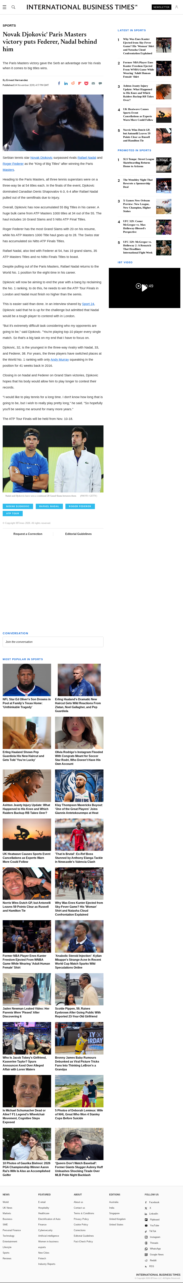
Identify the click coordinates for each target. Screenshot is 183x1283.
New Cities (43, 1252)
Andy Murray (60, 359)
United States (116, 1224)
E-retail (42, 1202)
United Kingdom (117, 1219)
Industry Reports (46, 1264)
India (111, 1207)
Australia (113, 1202)
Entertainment (10, 1241)
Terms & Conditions (84, 1213)
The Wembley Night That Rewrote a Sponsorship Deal (138, 183)
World (6, 1202)
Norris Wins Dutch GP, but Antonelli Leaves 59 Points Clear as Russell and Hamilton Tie (27, 906)
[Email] (93, 83)
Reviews (7, 1258)
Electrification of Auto (49, 1219)
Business (7, 1219)
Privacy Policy (81, 1219)
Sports (6, 1252)
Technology (8, 1235)
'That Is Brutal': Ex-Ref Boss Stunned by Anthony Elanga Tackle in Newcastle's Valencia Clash (79, 857)
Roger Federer (13, 164)
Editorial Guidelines (78, 533)
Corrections (80, 1230)
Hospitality (43, 1207)
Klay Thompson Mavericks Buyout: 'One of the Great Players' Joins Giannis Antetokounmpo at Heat (79, 809)
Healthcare (43, 1213)
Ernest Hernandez (17, 80)
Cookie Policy (81, 1224)
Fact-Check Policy (83, 1241)
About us (78, 1202)
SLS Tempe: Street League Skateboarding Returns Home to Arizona (138, 163)
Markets (7, 1213)
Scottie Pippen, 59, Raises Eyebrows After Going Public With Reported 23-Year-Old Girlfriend (78, 1012)
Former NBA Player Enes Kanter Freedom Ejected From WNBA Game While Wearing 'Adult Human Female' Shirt (138, 69)
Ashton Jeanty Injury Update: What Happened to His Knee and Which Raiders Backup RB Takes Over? (26, 809)
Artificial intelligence (48, 1235)
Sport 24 (88, 304)
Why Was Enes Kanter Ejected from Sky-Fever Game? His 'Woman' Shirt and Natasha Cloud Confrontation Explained (138, 46)
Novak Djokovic (41, 157)
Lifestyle (7, 1247)
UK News (7, 1207)
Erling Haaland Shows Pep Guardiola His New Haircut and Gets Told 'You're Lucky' (23, 756)
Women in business (48, 1241)
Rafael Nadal (87, 157)
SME (5, 1224)
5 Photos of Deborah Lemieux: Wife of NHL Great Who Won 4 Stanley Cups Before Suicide (79, 1114)
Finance (42, 1224)
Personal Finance (12, 1230)
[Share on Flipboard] (80, 83)
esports (42, 1247)
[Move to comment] (100, 83)
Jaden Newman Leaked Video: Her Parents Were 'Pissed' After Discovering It (26, 1012)
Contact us (79, 1207)
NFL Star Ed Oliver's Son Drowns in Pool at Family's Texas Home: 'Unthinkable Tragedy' (27, 703)
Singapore (114, 1213)
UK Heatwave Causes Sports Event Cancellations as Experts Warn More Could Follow (26, 857)
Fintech (42, 1258)
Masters (8, 170)
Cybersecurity (45, 1230)
